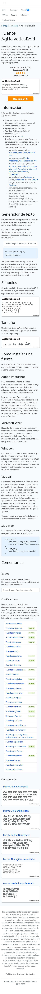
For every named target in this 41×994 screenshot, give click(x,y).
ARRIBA (5, 15)
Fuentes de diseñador (15, 637)
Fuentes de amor (13, 760)
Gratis (4, 10)
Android (31, 152)
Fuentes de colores (14, 769)
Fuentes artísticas (13, 707)
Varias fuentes (12, 674)
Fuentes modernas (14, 688)
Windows (13, 152)
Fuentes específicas (14, 742)
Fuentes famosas (13, 642)
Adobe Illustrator (29, 166)
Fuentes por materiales (16, 746)
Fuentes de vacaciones (15, 670)
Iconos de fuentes (14, 716)
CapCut (35, 179)
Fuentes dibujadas (14, 679)
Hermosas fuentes (14, 623)
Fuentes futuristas (14, 702)
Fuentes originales (14, 628)
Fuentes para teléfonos (16, 725)
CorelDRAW (13, 174)
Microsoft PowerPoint (18, 169)
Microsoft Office (21, 171)
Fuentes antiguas (13, 697)
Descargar (19, 98)
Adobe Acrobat (15, 166)
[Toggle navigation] (5, 3)
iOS (10, 155)
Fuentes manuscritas (15, 683)
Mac (20, 152)
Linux (25, 152)
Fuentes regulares (14, 656)
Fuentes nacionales (14, 765)
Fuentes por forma (14, 751)
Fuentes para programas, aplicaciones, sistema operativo (19, 735)
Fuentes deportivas (14, 693)
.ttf (21, 136)
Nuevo (25, 10)
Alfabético (24, 15)
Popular (14, 15)
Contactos (30, 974)
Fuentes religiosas (14, 755)
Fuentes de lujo (12, 651)
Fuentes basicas (13, 660)
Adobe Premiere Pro (28, 161)
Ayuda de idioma (8, 20)
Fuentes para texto (14, 720)
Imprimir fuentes (13, 665)
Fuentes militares (13, 633)
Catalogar (13, 10)
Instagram (29, 177)
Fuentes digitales (13, 711)
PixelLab (12, 185)
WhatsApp (19, 179)
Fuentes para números (16, 730)
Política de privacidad (15, 974)
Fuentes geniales (13, 646)
